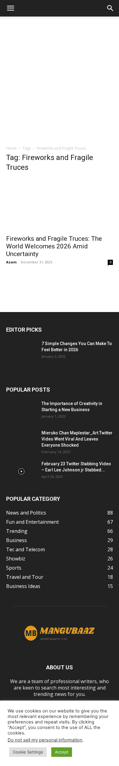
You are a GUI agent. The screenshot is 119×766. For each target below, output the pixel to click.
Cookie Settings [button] (28, 751)
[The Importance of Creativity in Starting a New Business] (21, 411)
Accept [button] (61, 751)
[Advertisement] (59, 79)
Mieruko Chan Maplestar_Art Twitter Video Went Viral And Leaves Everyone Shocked (77, 439)
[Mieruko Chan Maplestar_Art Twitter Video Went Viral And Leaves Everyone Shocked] (21, 440)
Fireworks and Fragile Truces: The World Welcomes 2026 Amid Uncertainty (54, 246)
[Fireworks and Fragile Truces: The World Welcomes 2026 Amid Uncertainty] (59, 204)
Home (11, 148)
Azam (11, 262)
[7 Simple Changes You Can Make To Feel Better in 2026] (21, 351)
